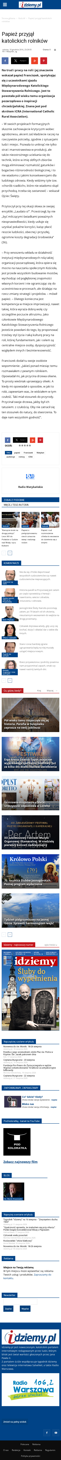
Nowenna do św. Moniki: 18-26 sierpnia (22, 1046)
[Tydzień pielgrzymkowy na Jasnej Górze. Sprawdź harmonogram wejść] (30, 910)
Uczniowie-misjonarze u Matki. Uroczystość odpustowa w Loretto (27, 804)
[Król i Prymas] (10, 613)
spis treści (50, 944)
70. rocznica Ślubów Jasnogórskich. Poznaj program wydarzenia (27, 882)
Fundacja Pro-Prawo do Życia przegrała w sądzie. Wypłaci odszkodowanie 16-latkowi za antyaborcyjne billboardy (29, 1067)
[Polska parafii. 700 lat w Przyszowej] (10, 595)
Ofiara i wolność (9, 637)
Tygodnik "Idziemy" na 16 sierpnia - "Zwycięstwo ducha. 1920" (30, 1220)
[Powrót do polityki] (10, 649)
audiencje (10, 456)
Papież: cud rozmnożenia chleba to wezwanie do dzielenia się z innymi (50, 536)
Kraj (39, 690)
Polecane (25, 1444)
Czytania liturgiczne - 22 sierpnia (19, 1075)
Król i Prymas (8, 619)
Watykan (40, 452)
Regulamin (50, 1450)
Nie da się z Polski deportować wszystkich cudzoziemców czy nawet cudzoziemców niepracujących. (37, 575)
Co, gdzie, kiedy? (12, 690)
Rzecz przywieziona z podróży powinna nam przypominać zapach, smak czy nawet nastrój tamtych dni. (39, 666)
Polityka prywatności (30, 1456)
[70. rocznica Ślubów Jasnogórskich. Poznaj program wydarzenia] (30, 871)
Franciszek (28, 452)
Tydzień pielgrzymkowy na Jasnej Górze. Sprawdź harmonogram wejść (29, 921)
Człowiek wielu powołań (15, 1235)
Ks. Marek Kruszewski (13, 1199)
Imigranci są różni (8, 583)
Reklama (36, 1444)
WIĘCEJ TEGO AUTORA (16, 504)
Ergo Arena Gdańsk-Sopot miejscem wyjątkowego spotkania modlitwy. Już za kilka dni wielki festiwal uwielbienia (30, 763)
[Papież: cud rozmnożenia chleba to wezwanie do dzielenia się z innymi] (50, 520)
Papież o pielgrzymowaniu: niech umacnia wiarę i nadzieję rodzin (29, 536)
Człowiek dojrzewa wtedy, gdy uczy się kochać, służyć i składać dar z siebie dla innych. (38, 629)
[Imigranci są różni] (10, 577)
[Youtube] (56, 1432)
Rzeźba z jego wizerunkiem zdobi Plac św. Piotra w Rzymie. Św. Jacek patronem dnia (28, 1053)
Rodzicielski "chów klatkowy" (17, 1240)
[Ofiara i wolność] (10, 631)
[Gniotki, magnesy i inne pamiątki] (10, 667)
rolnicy (22, 456)
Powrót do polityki (7, 655)
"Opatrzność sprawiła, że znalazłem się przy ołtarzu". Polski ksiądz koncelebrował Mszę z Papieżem (29, 1228)
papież (17, 452)
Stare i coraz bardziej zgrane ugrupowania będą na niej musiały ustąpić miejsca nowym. (36, 647)
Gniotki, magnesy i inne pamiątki (9, 672)
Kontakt (27, 1450)
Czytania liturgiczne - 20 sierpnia (19, 1060)
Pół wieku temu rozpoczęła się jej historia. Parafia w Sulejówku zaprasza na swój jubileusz (26, 724)
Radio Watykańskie (30, 487)
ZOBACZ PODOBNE (14, 500)
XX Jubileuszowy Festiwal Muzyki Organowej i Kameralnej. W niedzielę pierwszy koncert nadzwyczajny (29, 841)
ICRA (30, 456)
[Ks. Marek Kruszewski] (13, 1195)
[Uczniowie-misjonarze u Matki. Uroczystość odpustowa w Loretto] (30, 793)
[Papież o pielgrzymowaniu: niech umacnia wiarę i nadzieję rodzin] (31, 520)
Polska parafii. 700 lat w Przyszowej (8, 600)
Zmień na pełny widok (14, 1421)
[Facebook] (46, 1432)
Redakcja (16, 1450)
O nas (6, 1450)
